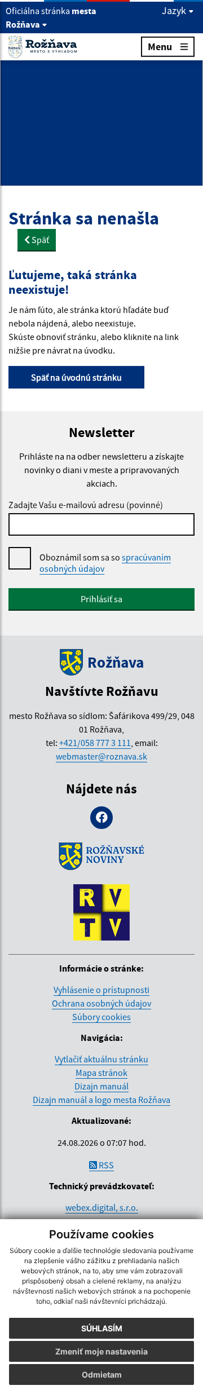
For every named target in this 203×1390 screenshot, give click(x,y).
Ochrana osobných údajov (101, 1003)
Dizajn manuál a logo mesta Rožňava (101, 1099)
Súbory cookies (101, 1016)
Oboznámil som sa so (105, 562)
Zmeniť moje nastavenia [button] (101, 1351)
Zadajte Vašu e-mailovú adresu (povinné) (85, 504)
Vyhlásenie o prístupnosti (101, 989)
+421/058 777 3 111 (95, 742)
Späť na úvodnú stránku (76, 377)
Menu (160, 46)
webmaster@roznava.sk (101, 756)
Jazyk (175, 11)
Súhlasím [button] (101, 1328)
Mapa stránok (101, 1072)
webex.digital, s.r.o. (101, 1207)
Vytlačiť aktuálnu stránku (101, 1059)
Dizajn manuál (101, 1086)
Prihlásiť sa (101, 598)
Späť (39, 239)
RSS (105, 1165)
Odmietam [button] (102, 1374)
